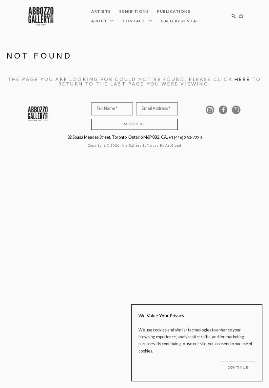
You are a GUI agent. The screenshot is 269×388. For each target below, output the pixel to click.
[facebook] (223, 110)
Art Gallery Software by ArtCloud (151, 145)
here (242, 79)
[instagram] (210, 110)
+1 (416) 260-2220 (185, 137)
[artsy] (236, 110)
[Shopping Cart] (241, 16)
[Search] (234, 16)
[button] (102, 21)
